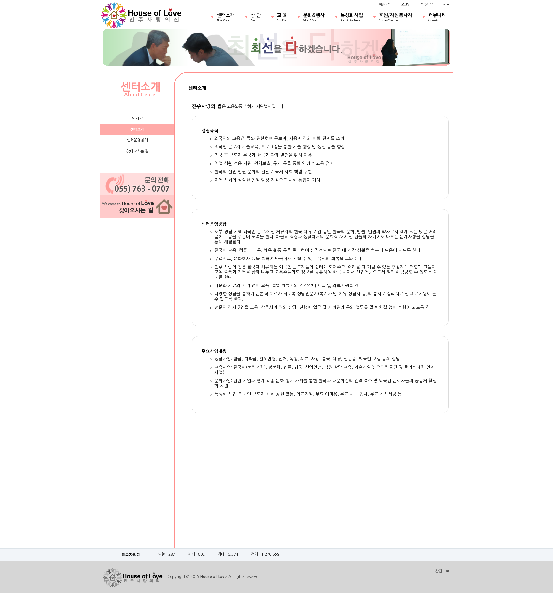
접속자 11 (427, 4)
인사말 (137, 118)
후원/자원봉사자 (395, 17)
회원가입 (385, 4)
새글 (446, 4)
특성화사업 (352, 17)
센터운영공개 (137, 140)
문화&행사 (314, 17)
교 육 (282, 17)
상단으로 (442, 571)
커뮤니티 (437, 17)
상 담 (256, 17)
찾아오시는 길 (137, 151)
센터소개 (226, 17)
